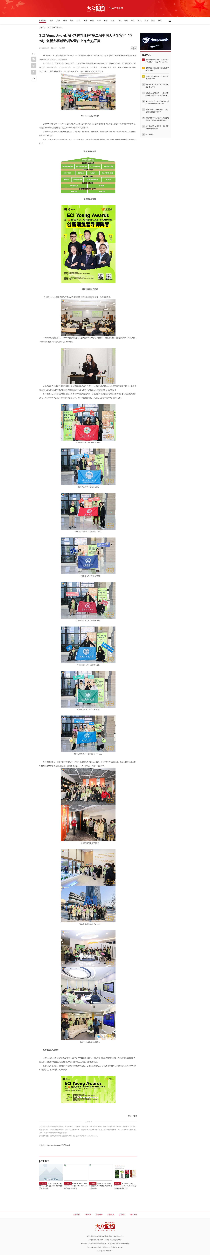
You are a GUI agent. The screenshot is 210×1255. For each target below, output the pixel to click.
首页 (49, 28)
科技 (126, 21)
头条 (85, 21)
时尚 (160, 21)
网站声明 (88, 1214)
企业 (78, 21)
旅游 (105, 21)
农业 (139, 21)
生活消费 (42, 21)
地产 (99, 21)
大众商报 (62, 48)
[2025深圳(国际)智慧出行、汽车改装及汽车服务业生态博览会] (155, 41)
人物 (58, 21)
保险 (92, 21)
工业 (119, 21)
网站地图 (133, 1214)
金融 (72, 21)
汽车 (146, 21)
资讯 (51, 21)
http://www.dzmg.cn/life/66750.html (58, 1145)
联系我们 (122, 1214)
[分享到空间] (33, 72)
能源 (112, 21)
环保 (133, 21)
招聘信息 (110, 1214)
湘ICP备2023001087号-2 (105, 1251)
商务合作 (99, 1214)
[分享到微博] (33, 65)
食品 (153, 21)
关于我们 (76, 1214)
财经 (65, 21)
